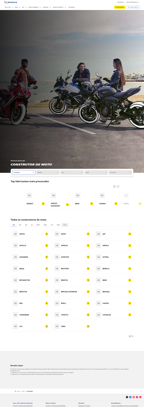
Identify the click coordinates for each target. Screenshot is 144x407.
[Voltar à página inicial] (10, 2)
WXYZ (58, 225)
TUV (52, 225)
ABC (14, 225)
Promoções (71, 7)
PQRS (45, 225)
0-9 (65, 225)
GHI (26, 225)
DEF (20, 225)
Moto (23, 391)
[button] (33, 172)
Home (18, 391)
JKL (32, 225)
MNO (38, 225)
